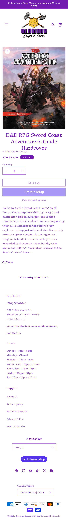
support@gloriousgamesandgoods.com (32, 325)
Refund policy (15, 404)
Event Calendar (16, 426)
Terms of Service (17, 411)
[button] (6, 25)
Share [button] (9, 262)
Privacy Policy (15, 419)
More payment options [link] (34, 199)
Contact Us (14, 332)
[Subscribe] (52, 447)
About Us (12, 396)
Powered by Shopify (51, 516)
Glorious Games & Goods (27, 516)
